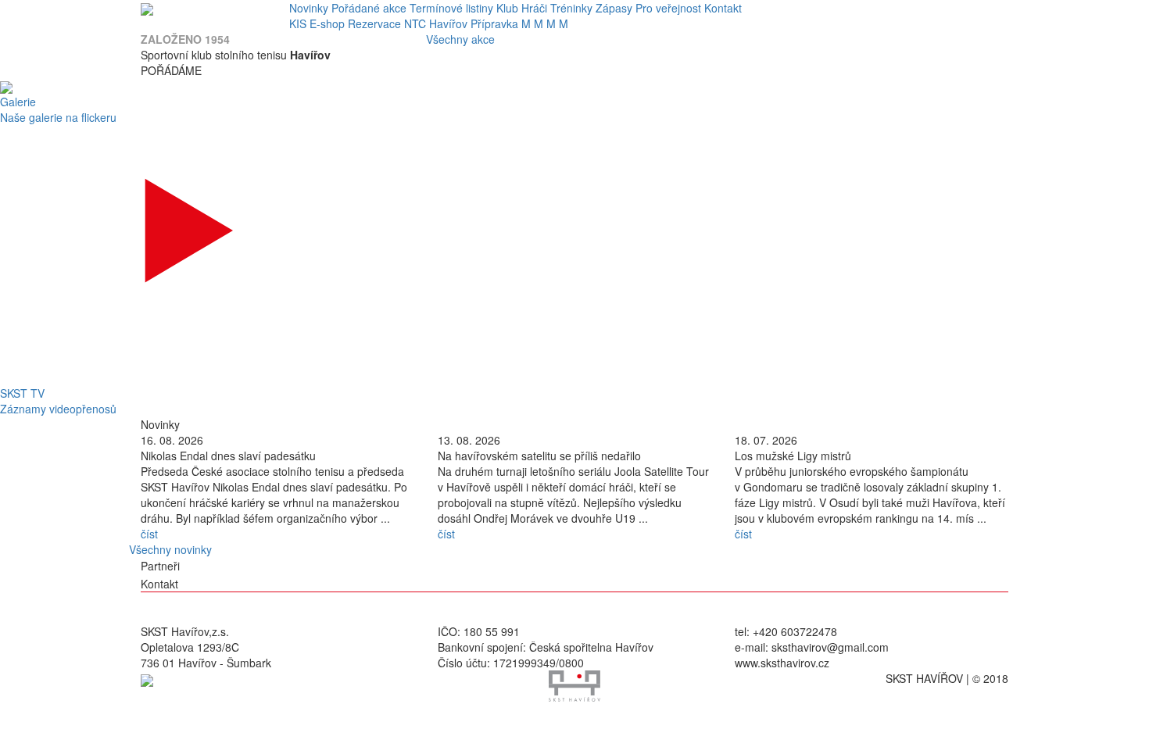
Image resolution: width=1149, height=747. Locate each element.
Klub (507, 8)
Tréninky (571, 8)
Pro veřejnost (668, 8)
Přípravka (494, 23)
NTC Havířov (435, 23)
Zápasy (614, 8)
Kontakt (723, 8)
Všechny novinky (170, 549)
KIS (297, 23)
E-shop (327, 23)
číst (149, 533)
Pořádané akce (368, 8)
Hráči (534, 8)
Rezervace (374, 23)
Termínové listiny (451, 8)
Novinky (308, 8)
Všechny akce (460, 39)
